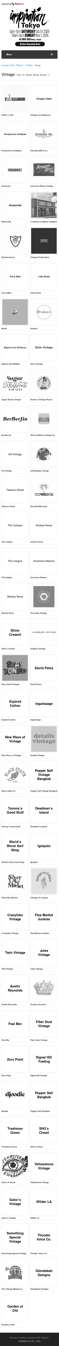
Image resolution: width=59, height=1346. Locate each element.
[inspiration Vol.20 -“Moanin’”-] (29, 46)
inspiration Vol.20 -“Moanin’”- (12, 65)
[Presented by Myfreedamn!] (12, 4)
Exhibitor (29, 65)
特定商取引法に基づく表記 (29, 1341)
